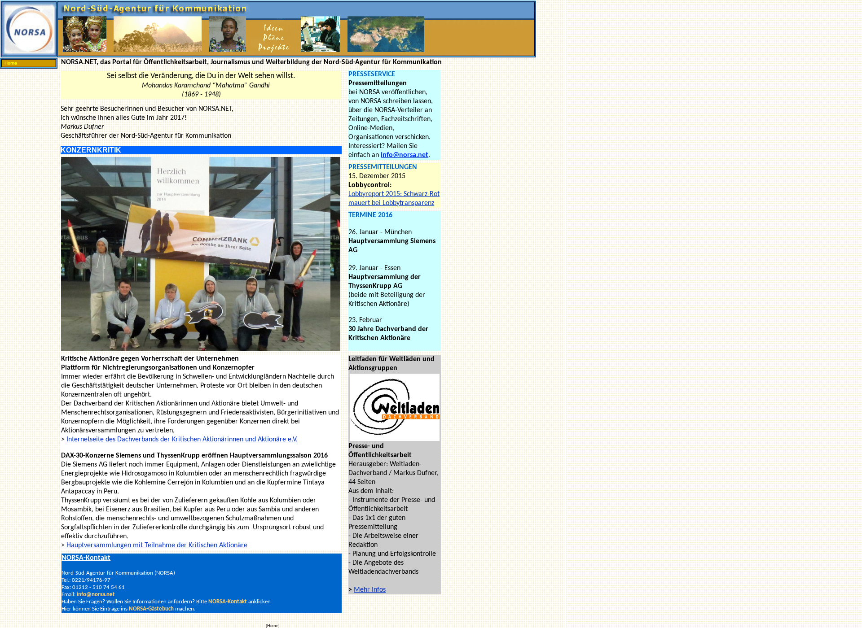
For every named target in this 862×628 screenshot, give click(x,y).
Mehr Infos (370, 589)
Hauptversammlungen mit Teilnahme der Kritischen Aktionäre (156, 545)
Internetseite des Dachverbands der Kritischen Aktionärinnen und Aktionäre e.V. (182, 439)
